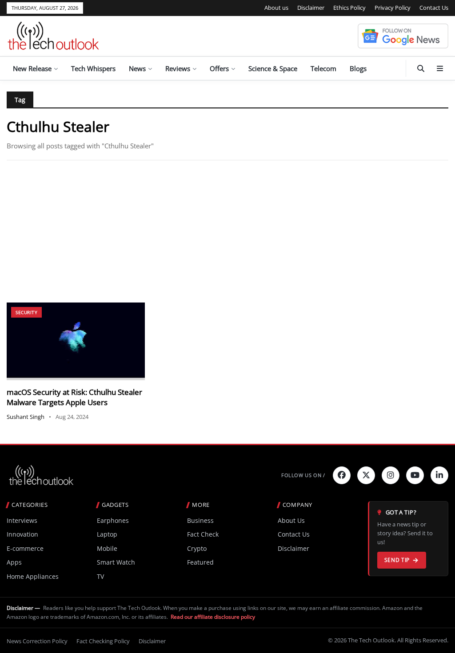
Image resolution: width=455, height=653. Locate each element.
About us (276, 8)
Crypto (197, 548)
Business (200, 520)
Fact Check (203, 534)
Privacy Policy (393, 8)
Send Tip (397, 560)
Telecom (323, 68)
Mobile (107, 548)
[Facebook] (342, 475)
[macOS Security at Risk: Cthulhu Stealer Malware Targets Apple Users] (76, 341)
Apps (14, 562)
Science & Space (272, 68)
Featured (200, 562)
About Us (291, 520)
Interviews (22, 520)
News (137, 68)
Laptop (107, 534)
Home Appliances (33, 576)
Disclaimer (310, 8)
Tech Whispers (93, 68)
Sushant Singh (25, 417)
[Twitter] (366, 475)
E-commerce (25, 548)
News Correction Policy (37, 641)
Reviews (177, 68)
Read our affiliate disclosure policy (213, 617)
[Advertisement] (227, 231)
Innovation (22, 534)
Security (26, 312)
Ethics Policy (349, 8)
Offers (219, 68)
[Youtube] (415, 475)
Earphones (113, 520)
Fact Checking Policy (103, 641)
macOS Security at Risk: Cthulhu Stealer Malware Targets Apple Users (74, 397)
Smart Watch (116, 562)
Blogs (358, 68)
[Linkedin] (439, 475)
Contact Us (433, 8)
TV (100, 576)
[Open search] (420, 68)
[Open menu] (439, 68)
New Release (32, 68)
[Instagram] (390, 475)
